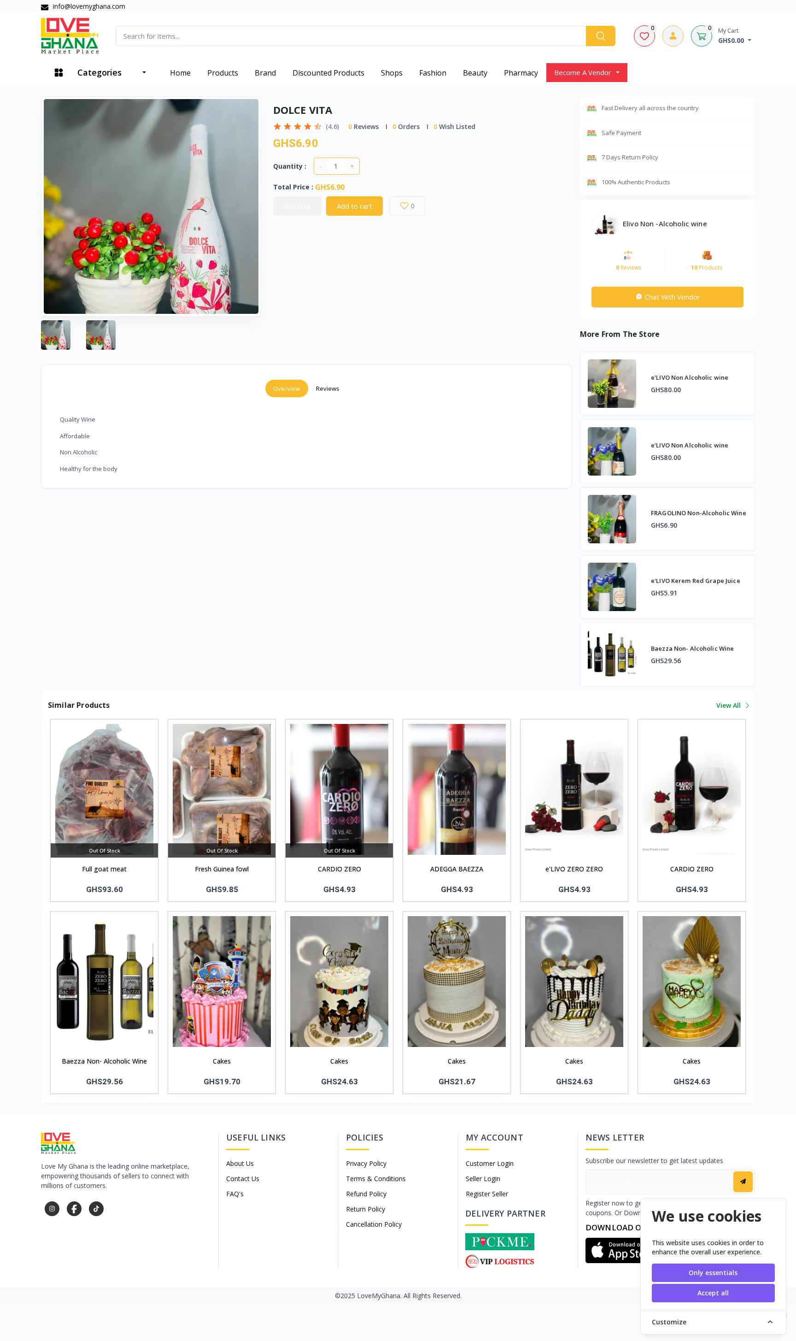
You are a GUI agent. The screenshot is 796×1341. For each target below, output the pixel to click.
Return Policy (365, 1209)
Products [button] (222, 73)
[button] (623, 1250)
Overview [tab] (286, 388)
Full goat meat (104, 869)
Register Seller (487, 1193)
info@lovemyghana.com (88, 6)
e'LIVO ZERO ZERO (574, 869)
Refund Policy (366, 1193)
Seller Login (483, 1178)
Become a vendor (582, 72)
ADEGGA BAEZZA (456, 869)
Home (180, 73)
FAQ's (235, 1193)
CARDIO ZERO (339, 869)
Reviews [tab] (328, 388)
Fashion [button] (432, 73)
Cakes (222, 1061)
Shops (392, 73)
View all (729, 705)
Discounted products (328, 73)
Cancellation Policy (374, 1224)
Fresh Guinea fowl (222, 869)
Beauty (475, 73)
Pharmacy (521, 73)
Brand (265, 73)
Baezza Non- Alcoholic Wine (104, 1061)
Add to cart (354, 206)
